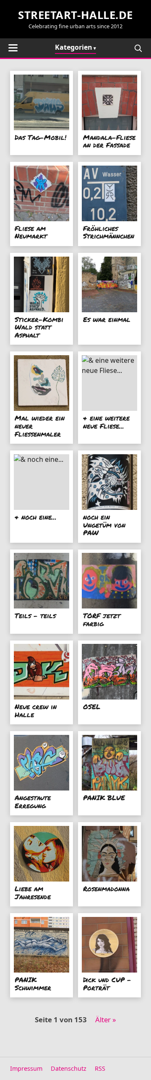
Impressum (26, 1068)
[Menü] (13, 47)
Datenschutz (68, 1068)
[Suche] (138, 48)
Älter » (105, 1019)
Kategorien (73, 47)
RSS (100, 1068)
